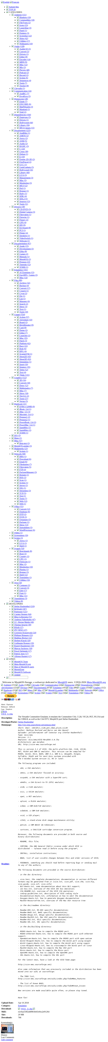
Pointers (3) (24, 33)
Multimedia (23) (21, 449)
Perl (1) (22, 188)
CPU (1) (23, 559)
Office (101, 690)
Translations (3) (20, 598)
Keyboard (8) (25, 228)
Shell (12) (23, 575)
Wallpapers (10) (26, 44)
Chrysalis (35, 685)
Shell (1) (23, 546)
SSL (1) (22, 488)
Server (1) (23, 485)
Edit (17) (23, 590)
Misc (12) (23, 65)
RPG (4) (23, 351)
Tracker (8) (24, 86)
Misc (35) (23, 338)
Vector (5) (23, 401)
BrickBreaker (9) (26, 325)
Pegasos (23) (24, 262)
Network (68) (20, 454)
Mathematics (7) (26, 388)
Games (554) (19, 314)
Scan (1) (22, 480)
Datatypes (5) (25, 117)
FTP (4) (22, 470)
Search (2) (23, 304)
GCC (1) (23, 165)
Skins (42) (23, 38)
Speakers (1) (24, 236)
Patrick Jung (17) (21, 654)
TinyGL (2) (24, 396)
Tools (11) (23, 204)
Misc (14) (23, 278)
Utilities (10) (24, 580)
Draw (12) (23, 385)
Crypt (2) (23, 293)
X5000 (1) (23, 267)
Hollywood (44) (26, 122)
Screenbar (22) (25, 36)
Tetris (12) (23, 370)
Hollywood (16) (26, 170)
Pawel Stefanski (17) (22, 651)
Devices (23, 688)
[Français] (14, 2)
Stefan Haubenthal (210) (24, 606)
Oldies (10, 693)
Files (71, 688)
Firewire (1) (24, 217)
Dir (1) (22, 296)
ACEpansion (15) (26, 272)
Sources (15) (24, 201)
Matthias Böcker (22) (23, 638)
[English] (5, 2)
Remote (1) (24, 475)
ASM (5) (23, 141)
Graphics (97, 688)
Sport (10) (23, 364)
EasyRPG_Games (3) (28, 275)
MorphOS (62, 682)
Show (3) (23, 307)
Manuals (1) (24, 257)
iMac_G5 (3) (24, 412)
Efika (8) (23, 251)
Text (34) (18, 583)
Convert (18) (24, 383)
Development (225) (22, 130)
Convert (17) (24, 288)
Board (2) (23, 322)
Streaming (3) (25, 491)
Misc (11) (23, 596)
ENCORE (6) (25, 104)
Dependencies (87, 685)
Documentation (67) (22, 243)
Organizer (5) (25, 520)
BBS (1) (22, 456)
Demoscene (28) (21, 99)
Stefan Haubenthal (25, 722)
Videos (87, 693)
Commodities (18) (27, 20)
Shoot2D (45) (25, 356)
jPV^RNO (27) (20, 630)
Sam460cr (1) (25, 427)
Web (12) (23, 501)
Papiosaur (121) (20, 612)
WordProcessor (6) (27, 530)
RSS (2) (22, 477)
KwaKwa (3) (25, 96)
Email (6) (23, 462)
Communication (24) (22, 91)
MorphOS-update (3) (23, 446)
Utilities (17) (24, 41)
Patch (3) (23, 341)
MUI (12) (23, 186)
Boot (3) (22, 554)
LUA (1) (23, 543)
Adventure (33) (25, 320)
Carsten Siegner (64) (22, 614)
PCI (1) (22, 230)
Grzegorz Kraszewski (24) (25, 633)
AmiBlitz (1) (24, 133)
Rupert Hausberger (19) (24, 646)
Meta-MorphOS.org (22, 664)
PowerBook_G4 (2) (27, 422)
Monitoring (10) (26, 567)
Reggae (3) (24, 572)
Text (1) (22, 309)
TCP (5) (22, 493)
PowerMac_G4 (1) (27, 425)
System (49, 693)
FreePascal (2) (25, 162)
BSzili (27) (18, 627)
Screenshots (23, 693)
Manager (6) (24, 301)
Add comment (7, 1040)
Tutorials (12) (25, 264)
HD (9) (22, 225)
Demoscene (69, 685)
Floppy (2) (23, 220)
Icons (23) (23, 25)
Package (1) (24, 522)
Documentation (40, 688)
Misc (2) (22, 564)
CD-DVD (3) (25, 209)
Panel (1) (23, 30)
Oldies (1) (18, 533)
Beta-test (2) (24, 443)
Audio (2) (23, 144)
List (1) (22, 299)
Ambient (7, 685)
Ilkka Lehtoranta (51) (23, 617)
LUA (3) (23, 175)
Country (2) (24, 556)
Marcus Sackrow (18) (23, 648)
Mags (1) (18, 438)
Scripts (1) (23, 451)
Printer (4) (23, 233)
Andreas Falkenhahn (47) (24, 619)
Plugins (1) (24, 569)
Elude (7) (23, 101)
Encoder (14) (24, 59)
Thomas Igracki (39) (22, 625)
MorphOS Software (22, 672)
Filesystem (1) (25, 215)
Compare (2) (24, 585)
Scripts (37, 693)
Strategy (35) (24, 367)
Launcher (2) (24, 335)
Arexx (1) (23, 541)
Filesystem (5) (25, 467)
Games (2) (23, 254)
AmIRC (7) (24, 94)
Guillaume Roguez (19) (24, 643)
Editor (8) (23, 57)
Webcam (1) (24, 241)
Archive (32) (24, 283)
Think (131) (24, 375)
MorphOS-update (55, 690)
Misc (40, 690)
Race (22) (23, 346)
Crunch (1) (24, 291)
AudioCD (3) (25, 49)
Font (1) (22, 593)
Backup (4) (24, 285)
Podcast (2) (24, 73)
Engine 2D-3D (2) (27, 159)
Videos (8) (18, 601)
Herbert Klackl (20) (22, 640)
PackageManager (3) (28, 472)
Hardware (8, 690)
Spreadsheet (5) (25, 527)
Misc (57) (18, 441)
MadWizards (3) (26, 107)
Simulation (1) (25, 362)
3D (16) (22, 380)
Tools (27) (23, 399)
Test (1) (22, 496)
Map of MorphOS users (24, 667)
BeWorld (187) (20, 609)
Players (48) (24, 70)
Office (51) (18, 506)
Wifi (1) (22, 504)
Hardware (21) (20, 404)
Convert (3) (24, 588)
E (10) (22, 157)
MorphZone (19, 669)
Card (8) (22, 328)
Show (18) (23, 393)
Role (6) (22, 349)
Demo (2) (23, 330)
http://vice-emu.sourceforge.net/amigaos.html (36, 725)
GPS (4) (22, 222)
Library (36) (24, 125)
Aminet (17, 675)
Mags (30, 690)
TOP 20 (12, 9)
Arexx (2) (23, 138)
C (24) (22, 149)
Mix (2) (22, 67)
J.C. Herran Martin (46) (24, 622)
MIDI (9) (23, 62)
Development (7, 688)
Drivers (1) (24, 54)
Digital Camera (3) (27, 212)
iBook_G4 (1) (25, 409)
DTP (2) (22, 514)
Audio (21, 685)
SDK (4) (23, 196)
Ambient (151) (20, 15)
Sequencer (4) (25, 80)
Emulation (57, 688)
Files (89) (18, 280)
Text (60, 693)
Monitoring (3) (25, 183)
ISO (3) (17, 435)
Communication (51, 685)
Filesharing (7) (25, 464)
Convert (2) (24, 51)
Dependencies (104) (22, 115)
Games (83, 688)
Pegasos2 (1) (24, 420)
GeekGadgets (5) (26, 167)
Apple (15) (24, 246)
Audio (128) (19, 46)
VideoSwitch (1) (26, 238)
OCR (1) (23, 517)
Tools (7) (23, 83)
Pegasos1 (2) (24, 417)
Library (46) (24, 172)
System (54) (19, 548)
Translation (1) (25, 577)
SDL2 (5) (23, 199)
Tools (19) (23, 312)
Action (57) (24, 317)
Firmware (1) (24, 562)
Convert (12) (24, 509)
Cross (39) (23, 151)
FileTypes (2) (25, 23)
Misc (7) (22, 391)
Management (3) (26, 178)
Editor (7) (23, 333)
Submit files (13, 7)
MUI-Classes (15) (26, 128)
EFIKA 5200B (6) (27, 406)
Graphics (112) (20, 378)
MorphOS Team (21, 661)
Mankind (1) (24, 109)
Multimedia (73, 690)
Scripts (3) (18, 538)
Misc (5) (22, 180)
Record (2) (23, 75)
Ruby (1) (23, 193)
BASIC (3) (24, 146)
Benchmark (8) (25, 551)
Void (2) (22, 112)
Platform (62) (25, 343)
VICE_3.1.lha (7, 714)
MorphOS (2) (25, 259)
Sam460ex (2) (25, 430)
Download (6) (25, 459)
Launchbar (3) (25, 28)
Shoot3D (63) (25, 359)
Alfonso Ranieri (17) (22, 656)
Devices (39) (19, 207)
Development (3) (26, 249)
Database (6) (24, 512)
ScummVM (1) (25, 354)
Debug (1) (23, 154)
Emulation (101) (21, 270)
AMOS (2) (24, 136)
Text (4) (22, 372)
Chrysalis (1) (19, 88)
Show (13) (23, 525)
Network (88, 690)
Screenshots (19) (21, 535)
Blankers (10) (25, 17)
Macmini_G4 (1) (26, 414)
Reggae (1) (24, 191)
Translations (74, 693)
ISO (20, 690)
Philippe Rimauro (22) (23, 635)
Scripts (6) (23, 78)
